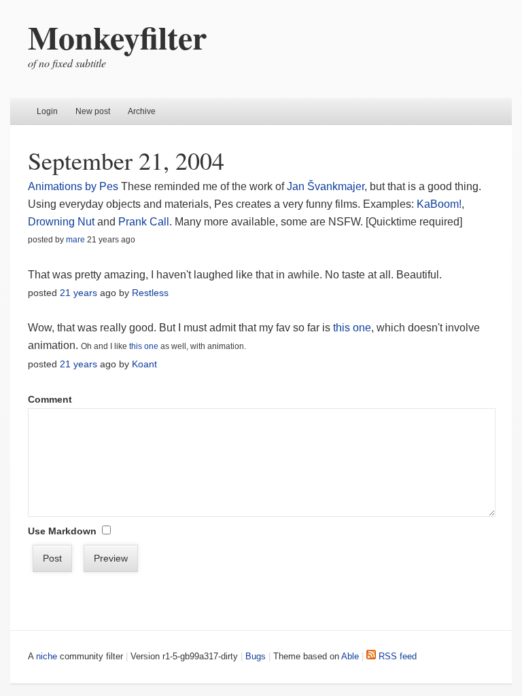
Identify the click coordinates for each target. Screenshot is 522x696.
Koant (144, 364)
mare (75, 239)
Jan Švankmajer (325, 186)
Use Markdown (62, 531)
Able (350, 656)
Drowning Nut (61, 221)
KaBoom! (439, 204)
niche (46, 656)
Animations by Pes (73, 186)
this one (352, 327)
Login (47, 111)
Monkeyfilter (117, 36)
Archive (142, 111)
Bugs (255, 656)
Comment (50, 399)
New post (92, 111)
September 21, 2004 (126, 160)
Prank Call (143, 221)
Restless (150, 292)
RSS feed (396, 656)
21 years (78, 292)
